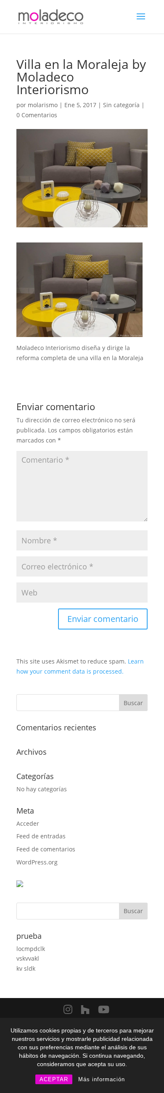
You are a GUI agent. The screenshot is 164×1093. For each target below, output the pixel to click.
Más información (101, 1079)
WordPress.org (37, 862)
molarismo (43, 105)
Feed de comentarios (45, 849)
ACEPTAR (54, 1079)
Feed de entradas (41, 836)
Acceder (27, 823)
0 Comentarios (36, 115)
